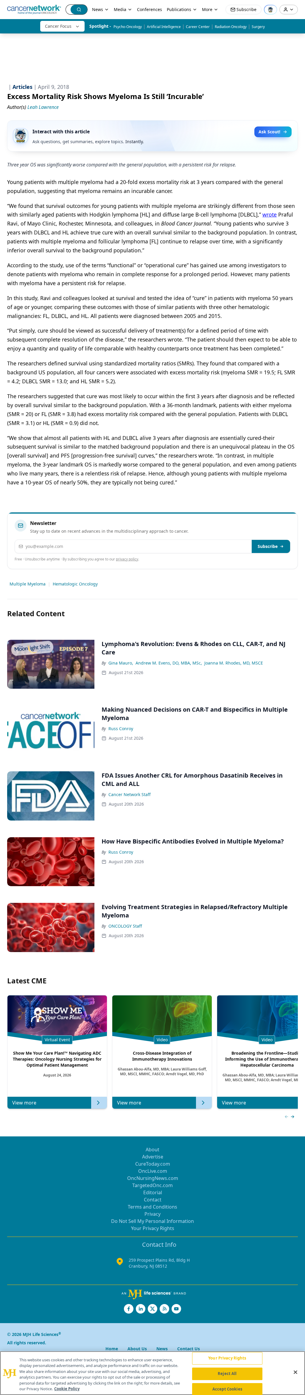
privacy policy (127, 559)
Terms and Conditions (152, 1207)
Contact (152, 1199)
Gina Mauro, (120, 663)
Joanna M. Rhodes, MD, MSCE (233, 663)
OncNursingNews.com (152, 1178)
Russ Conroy (120, 728)
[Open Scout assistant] (270, 9)
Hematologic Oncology (75, 584)
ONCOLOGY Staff (125, 926)
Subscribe (268, 546)
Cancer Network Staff (129, 794)
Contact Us (188, 1348)
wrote (269, 214)
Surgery (258, 26)
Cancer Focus (58, 26)
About (152, 1149)
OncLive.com (152, 1171)
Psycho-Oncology (127, 26)
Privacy (152, 1214)
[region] (152, 1373)
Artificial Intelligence (164, 26)
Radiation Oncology (231, 26)
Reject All (227, 1373)
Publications (179, 9)
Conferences (149, 9)
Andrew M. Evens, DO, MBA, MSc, (169, 663)
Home (111, 1348)
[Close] (295, 1372)
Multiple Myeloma (28, 584)
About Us (137, 1348)
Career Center (198, 26)
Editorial (152, 1192)
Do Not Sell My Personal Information (152, 1221)
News (97, 9)
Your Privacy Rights (152, 1228)
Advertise (152, 1156)
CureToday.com (152, 1164)
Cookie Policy (67, 1388)
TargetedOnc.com (152, 1185)
